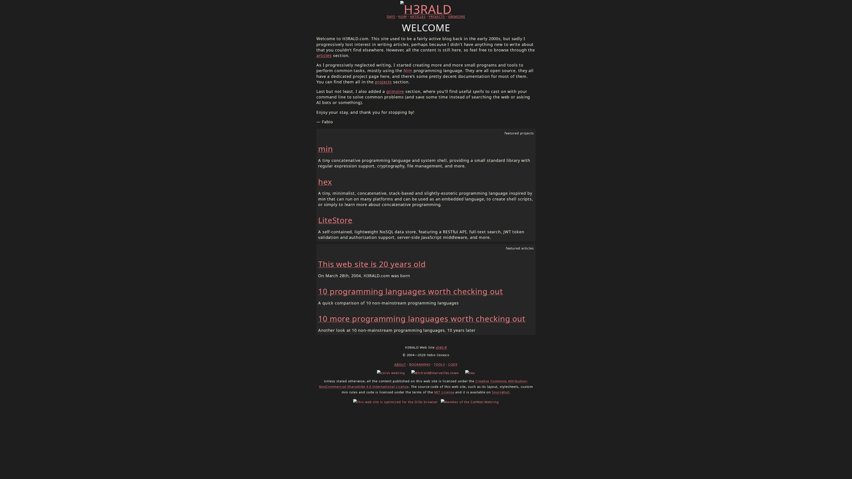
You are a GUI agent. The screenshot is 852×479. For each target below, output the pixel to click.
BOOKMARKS (419, 364)
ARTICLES (418, 16)
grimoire (395, 91)
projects (383, 81)
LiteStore (335, 220)
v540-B (441, 347)
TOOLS (439, 364)
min (325, 148)
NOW (402, 16)
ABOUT (400, 364)
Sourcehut (500, 392)
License (444, 392)
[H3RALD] (426, 9)
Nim (408, 70)
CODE (453, 364)
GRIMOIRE (456, 16)
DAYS (391, 16)
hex (325, 181)
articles (324, 55)
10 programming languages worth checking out (410, 291)
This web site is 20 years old (372, 264)
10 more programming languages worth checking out (421, 318)
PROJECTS (437, 16)
